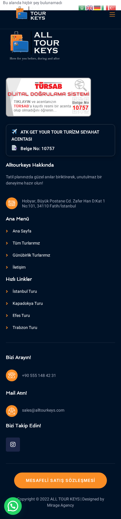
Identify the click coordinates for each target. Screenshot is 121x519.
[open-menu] (112, 14)
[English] (90, 8)
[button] (13, 506)
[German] (97, 8)
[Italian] (105, 8)
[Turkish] (113, 8)
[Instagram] (13, 445)
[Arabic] (82, 8)
